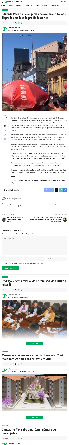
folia (12, 183)
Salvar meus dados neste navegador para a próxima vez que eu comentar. (24, 263)
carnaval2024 (43, 180)
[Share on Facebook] (13, 22)
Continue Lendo (34, 343)
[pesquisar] (62, 2)
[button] (18, 22)
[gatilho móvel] (3, 2)
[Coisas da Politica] (13, 2)
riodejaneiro (17, 183)
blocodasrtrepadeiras (24, 180)
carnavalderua (52, 180)
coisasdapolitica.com (14, 27)
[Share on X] (16, 22)
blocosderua (34, 180)
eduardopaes (61, 180)
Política (4, 10)
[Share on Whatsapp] (5, 130)
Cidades (4, 425)
